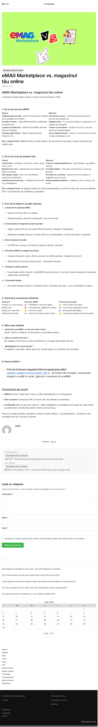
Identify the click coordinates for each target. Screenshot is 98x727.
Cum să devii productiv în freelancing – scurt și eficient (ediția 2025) (28, 594)
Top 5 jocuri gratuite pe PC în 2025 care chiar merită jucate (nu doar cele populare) (34, 588)
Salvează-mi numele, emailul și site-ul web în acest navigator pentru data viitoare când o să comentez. (45, 539)
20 (58, 620)
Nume (5, 518)
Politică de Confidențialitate (13, 696)
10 (16, 616)
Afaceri (53, 442)
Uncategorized (8, 677)
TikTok (4, 716)
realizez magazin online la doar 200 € (28, 372)
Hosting (54, 704)
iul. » (52, 633)
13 (58, 616)
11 (31, 616)
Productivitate (7, 668)
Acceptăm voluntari (59, 700)
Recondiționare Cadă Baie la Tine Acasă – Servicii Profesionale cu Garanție (31, 569)
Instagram (6, 713)
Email (5, 528)
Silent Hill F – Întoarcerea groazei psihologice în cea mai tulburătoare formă (34, 459)
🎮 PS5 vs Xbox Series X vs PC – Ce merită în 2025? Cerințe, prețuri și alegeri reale (37, 470)
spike (18, 426)
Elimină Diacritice (58, 696)
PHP (3, 665)
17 (16, 620)
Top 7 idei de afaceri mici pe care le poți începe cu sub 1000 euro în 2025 (31, 575)
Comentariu (8, 494)
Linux (4, 662)
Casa (4, 656)
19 (45, 620)
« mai (46, 633)
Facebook (6, 710)
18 (32, 620)
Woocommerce (8, 680)
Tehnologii (6, 674)
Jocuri (4, 659)
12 (45, 616)
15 (84, 616)
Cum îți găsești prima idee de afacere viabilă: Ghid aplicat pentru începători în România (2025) (39, 581)
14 (71, 616)
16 (3, 620)
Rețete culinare (8, 671)
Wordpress (6, 683)
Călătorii (5, 652)
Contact (5, 700)
